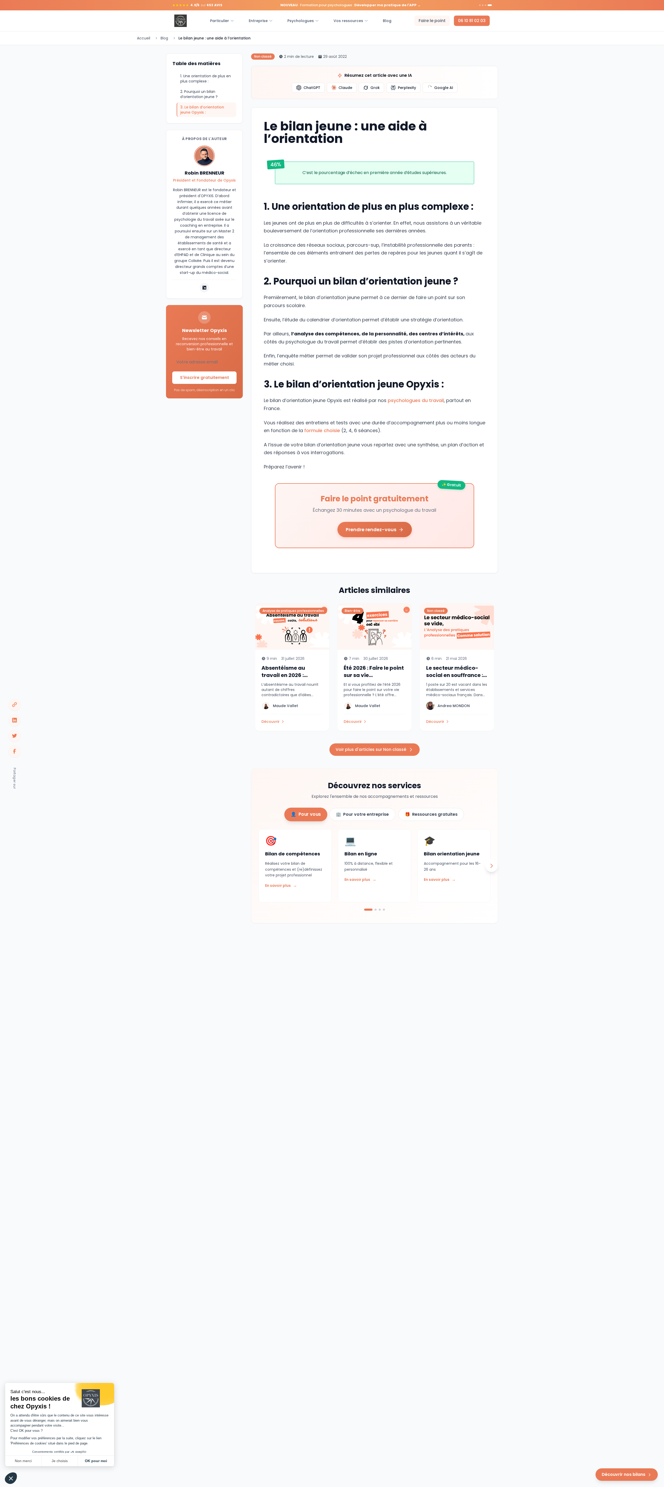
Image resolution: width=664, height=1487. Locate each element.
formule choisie (322, 430)
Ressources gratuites (431, 814)
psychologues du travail (416, 400)
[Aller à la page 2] (376, 910)
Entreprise (258, 20)
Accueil (143, 38)
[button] (11, 1478)
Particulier (219, 20)
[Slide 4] (490, 5)
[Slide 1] (480, 5)
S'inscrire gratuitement (204, 378)
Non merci (23, 1461)
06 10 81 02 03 (472, 21)
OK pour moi (96, 1461)
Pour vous (306, 814)
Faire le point (432, 21)
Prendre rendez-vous (371, 529)
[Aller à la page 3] (380, 910)
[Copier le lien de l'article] (14, 704)
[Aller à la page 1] (368, 910)
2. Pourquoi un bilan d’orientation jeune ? (199, 94)
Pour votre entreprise (362, 814)
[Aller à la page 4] (384, 910)
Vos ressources (348, 20)
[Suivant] (491, 866)
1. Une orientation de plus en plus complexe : (205, 78)
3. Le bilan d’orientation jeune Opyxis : (202, 110)
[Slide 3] (485, 5)
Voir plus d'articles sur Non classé (371, 749)
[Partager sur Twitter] (14, 735)
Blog (387, 20)
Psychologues (300, 20)
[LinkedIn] (204, 287)
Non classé (263, 56)
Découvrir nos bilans (623, 1474)
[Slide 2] (482, 5)
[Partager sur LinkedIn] (14, 720)
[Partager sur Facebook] (14, 751)
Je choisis (60, 1461)
